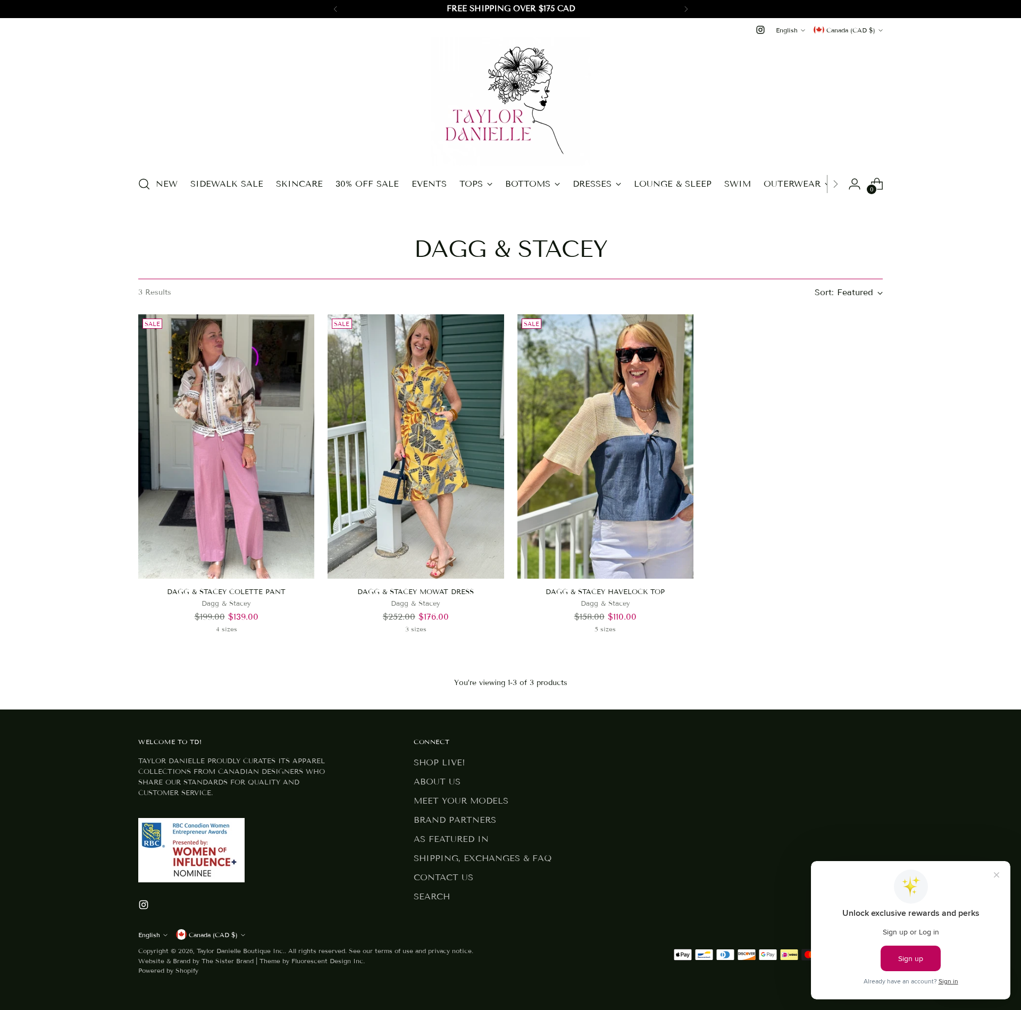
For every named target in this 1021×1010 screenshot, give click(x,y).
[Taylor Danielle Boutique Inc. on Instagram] (760, 30)
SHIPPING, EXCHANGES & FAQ (482, 858)
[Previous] (335, 9)
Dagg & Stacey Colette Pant (226, 592)
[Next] (686, 9)
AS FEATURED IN (451, 839)
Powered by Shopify (168, 970)
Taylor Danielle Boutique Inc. (240, 951)
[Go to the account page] (854, 184)
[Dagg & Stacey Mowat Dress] (416, 446)
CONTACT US (443, 877)
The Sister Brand (228, 961)
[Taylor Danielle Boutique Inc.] (510, 101)
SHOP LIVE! (439, 762)
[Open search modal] (144, 184)
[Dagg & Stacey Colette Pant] (226, 446)
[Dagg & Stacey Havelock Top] (605, 446)
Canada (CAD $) (850, 30)
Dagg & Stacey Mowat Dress (415, 592)
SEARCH (432, 896)
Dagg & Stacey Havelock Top (605, 592)
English (787, 30)
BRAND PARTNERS (455, 820)
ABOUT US (437, 782)
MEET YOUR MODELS (461, 801)
